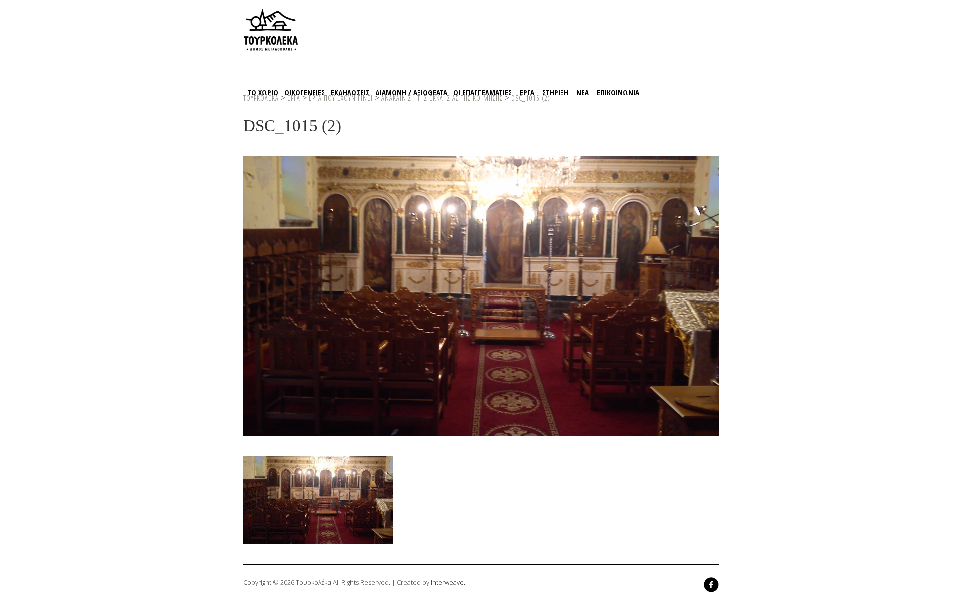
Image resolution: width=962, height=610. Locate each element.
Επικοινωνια (618, 92)
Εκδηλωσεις (350, 92)
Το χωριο (262, 92)
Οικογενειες (304, 92)
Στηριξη (555, 92)
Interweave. (448, 582)
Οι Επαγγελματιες (482, 92)
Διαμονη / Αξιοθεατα (411, 92)
